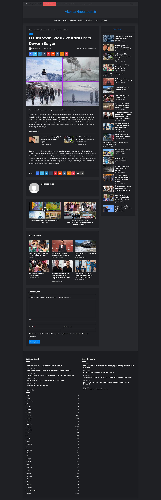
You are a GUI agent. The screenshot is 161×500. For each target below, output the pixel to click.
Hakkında (30, 430)
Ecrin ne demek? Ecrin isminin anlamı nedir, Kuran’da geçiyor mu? (122, 106)
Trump (29, 479)
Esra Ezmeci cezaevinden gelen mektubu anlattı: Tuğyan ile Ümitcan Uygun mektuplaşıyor (61, 276)
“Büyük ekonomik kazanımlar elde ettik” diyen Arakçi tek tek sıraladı (122, 178)
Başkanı (29, 409)
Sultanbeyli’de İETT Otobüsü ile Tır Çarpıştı (123, 135)
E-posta (31, 326)
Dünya (29, 415)
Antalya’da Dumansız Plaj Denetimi (122, 151)
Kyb (28, 447)
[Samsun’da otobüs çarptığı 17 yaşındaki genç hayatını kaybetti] (34, 139)
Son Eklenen (118, 29)
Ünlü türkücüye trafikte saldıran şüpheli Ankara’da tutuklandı (123, 188)
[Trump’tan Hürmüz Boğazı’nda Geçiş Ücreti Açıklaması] (108, 208)
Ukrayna (29, 487)
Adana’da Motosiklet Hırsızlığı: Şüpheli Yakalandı (122, 168)
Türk (28, 482)
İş (27, 435)
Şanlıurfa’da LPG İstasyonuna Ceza (121, 159)
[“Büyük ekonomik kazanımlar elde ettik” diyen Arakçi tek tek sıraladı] (108, 177)
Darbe (29, 412)
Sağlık (80, 20)
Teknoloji (88, 20)
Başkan (29, 407)
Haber (65, 20)
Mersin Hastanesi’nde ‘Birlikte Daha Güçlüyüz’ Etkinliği (115, 144)
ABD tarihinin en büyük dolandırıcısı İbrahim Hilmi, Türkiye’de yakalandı (84, 275)
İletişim (104, 20)
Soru (28, 470)
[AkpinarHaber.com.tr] (80, 11)
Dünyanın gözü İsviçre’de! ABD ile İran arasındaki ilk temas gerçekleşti (122, 198)
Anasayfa (57, 20)
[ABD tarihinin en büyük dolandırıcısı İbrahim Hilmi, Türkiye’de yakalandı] (85, 266)
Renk (28, 453)
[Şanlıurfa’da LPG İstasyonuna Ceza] (108, 160)
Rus (28, 456)
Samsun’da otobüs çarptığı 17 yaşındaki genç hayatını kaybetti (51, 139)
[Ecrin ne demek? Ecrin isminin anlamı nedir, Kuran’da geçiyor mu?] (108, 106)
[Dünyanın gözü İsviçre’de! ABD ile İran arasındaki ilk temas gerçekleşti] (108, 197)
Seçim (29, 464)
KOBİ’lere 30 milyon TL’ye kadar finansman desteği (123, 38)
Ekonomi (73, 20)
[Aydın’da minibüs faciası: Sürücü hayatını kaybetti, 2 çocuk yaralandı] (69, 139)
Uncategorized (31, 490)
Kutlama (29, 444)
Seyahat (29, 467)
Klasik (29, 441)
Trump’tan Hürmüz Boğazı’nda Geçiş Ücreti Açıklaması (123, 208)
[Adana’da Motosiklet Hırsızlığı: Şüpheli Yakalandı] (108, 168)
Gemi (28, 421)
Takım (29, 473)
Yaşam (97, 20)
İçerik (28, 432)
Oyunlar (29, 450)
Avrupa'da (30, 401)
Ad (30, 320)
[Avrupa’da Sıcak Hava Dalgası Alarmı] (39, 266)
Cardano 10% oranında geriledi (114, 74)
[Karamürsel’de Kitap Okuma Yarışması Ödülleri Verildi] (39, 245)
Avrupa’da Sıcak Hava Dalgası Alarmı (36, 274)
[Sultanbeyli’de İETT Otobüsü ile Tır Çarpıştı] (108, 137)
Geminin (29, 424)
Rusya (29, 458)
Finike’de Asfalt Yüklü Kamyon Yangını (85, 254)
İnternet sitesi (68, 326)
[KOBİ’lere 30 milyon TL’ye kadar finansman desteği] (108, 38)
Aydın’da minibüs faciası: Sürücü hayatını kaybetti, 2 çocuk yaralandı (76, 4)
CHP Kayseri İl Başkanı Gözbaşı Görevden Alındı (60, 254)
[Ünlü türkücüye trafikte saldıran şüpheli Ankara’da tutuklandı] (108, 188)
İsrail (28, 438)
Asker (28, 398)
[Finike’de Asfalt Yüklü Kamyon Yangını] (85, 245)
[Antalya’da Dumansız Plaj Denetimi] (108, 152)
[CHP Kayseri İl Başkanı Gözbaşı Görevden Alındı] (62, 245)
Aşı (28, 395)
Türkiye (29, 484)
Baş (28, 404)
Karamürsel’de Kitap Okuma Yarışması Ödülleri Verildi (38, 254)
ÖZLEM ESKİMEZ (36, 48)
